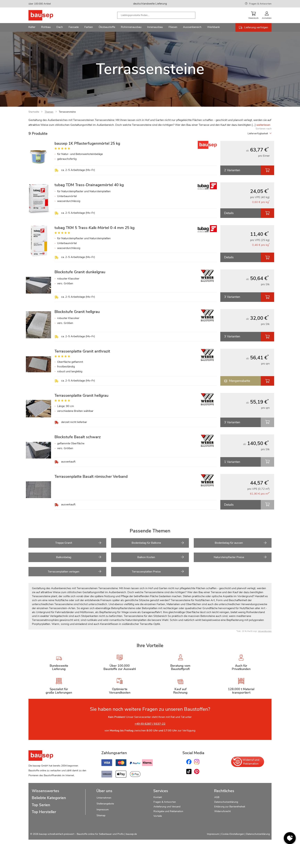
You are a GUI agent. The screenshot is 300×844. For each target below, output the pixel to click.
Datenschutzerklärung (226, 802)
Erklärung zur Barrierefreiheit (229, 806)
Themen (49, 111)
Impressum (103, 809)
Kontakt (157, 797)
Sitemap (101, 815)
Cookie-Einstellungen (232, 834)
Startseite (33, 111)
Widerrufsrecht (222, 811)
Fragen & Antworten (260, 3)
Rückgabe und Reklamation (168, 811)
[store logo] (46, 15)
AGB (216, 797)
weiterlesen (263, 125)
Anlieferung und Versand (166, 806)
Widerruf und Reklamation (251, 762)
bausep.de (131, 834)
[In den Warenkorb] (267, 170)
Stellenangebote (105, 803)
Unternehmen (104, 797)
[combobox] (156, 15)
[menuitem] (31, 27)
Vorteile (157, 816)
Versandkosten (265, 631)
